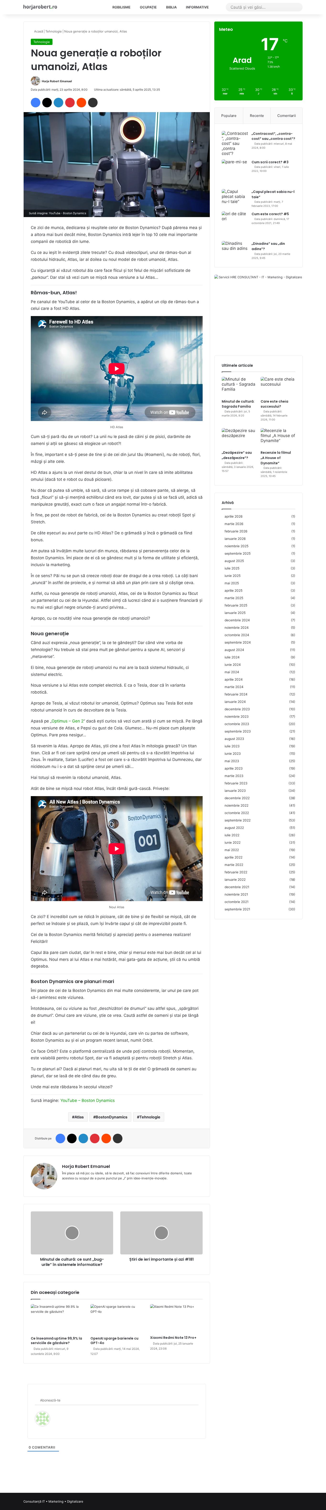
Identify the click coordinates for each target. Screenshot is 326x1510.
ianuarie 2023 (235, 791)
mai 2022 (232, 850)
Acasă (38, 31)
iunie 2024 (233, 665)
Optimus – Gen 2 (68, 721)
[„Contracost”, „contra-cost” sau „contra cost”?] (235, 143)
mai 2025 (232, 583)
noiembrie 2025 (236, 546)
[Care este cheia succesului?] (278, 386)
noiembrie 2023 (237, 716)
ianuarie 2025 (235, 613)
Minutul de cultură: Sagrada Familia (238, 404)
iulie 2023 (232, 746)
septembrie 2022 (238, 820)
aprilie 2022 (233, 857)
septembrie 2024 (238, 642)
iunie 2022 (233, 842)
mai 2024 (232, 672)
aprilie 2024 (234, 679)
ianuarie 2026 (235, 539)
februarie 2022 (236, 872)
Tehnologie (53, 31)
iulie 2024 (232, 657)
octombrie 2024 (237, 635)
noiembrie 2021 (236, 894)
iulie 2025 (232, 568)
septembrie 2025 (238, 553)
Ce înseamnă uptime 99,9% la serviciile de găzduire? (56, 1340)
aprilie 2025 (233, 590)
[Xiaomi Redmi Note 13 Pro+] (176, 1318)
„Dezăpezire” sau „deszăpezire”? (237, 455)
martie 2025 (234, 598)
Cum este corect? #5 (270, 214)
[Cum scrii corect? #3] (235, 172)
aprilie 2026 (234, 516)
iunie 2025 (233, 576)
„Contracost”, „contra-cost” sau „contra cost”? (273, 136)
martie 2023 (234, 776)
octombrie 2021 (236, 902)
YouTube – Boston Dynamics (87, 1100)
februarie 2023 (236, 783)
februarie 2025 (236, 605)
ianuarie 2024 (235, 702)
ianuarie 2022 (235, 879)
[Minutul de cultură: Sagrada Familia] (239, 386)
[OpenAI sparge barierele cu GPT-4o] (116, 1319)
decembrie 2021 (237, 887)
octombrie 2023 (237, 724)
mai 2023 (232, 761)
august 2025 (234, 561)
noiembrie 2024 (237, 627)
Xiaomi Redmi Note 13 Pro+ (173, 1337)
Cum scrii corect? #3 (270, 162)
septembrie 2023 (238, 731)
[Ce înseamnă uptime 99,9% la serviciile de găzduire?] (57, 1319)
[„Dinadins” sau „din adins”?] (235, 248)
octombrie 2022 (237, 813)
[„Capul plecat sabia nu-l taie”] (235, 198)
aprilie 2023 (234, 768)
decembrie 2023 (237, 709)
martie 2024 (234, 687)
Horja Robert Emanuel (57, 81)
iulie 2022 (232, 835)
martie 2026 (234, 524)
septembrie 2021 (237, 909)
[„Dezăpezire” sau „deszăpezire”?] (239, 438)
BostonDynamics (111, 1117)
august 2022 (234, 828)
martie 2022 (234, 865)
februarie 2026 (236, 531)
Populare (229, 115)
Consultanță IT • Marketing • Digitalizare (53, 1501)
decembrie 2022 (237, 798)
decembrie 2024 (237, 620)
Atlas (79, 1117)
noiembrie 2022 (236, 805)
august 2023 (234, 739)
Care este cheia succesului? (274, 404)
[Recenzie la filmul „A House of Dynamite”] (278, 438)
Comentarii (286, 115)
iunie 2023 (233, 753)
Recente (257, 115)
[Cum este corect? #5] (235, 224)
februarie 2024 (236, 694)
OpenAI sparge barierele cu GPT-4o (114, 1340)
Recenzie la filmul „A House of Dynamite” (276, 457)
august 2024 (234, 650)
